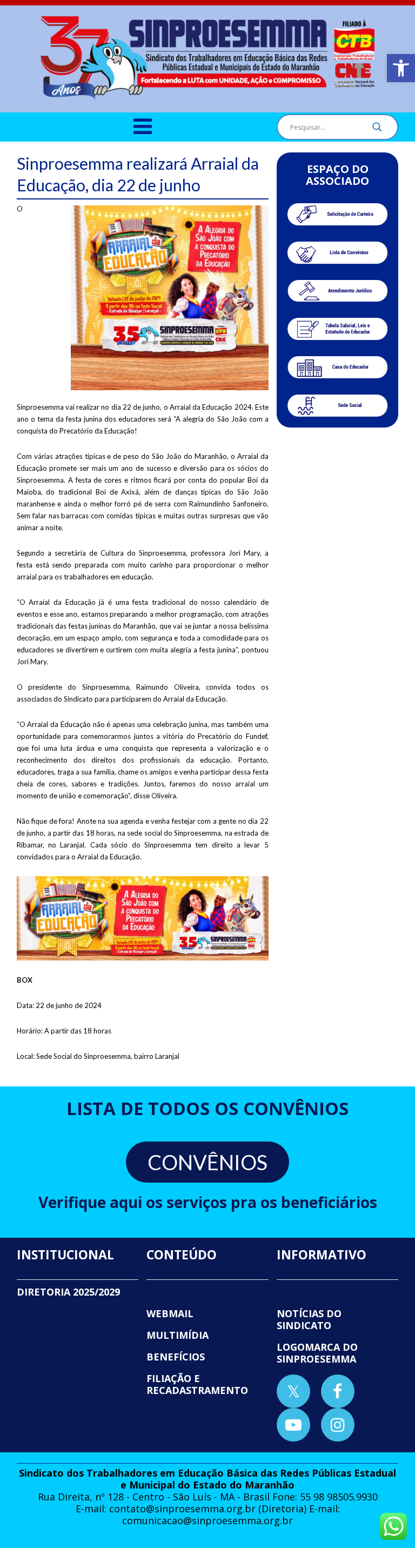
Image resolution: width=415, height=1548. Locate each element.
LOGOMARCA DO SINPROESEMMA (317, 1352)
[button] (401, 68)
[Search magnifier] (377, 129)
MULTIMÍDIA (177, 1335)
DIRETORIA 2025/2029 (68, 1291)
